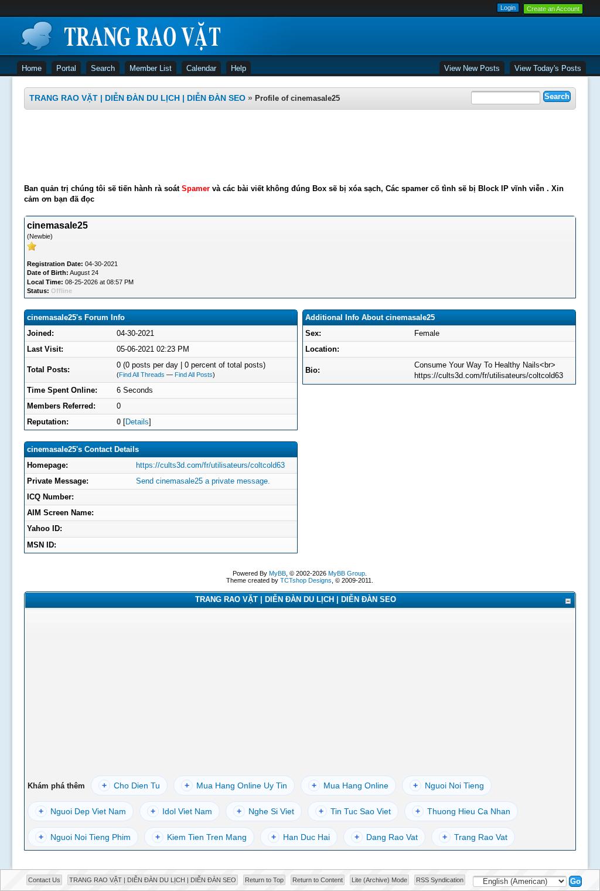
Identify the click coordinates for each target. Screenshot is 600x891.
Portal (66, 68)
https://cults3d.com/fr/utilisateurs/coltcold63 (210, 465)
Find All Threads (142, 374)
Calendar (201, 68)
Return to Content (317, 879)
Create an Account (553, 8)
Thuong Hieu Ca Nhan (462, 811)
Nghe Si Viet (265, 811)
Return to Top (264, 879)
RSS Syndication (439, 879)
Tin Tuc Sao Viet (355, 811)
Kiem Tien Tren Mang (201, 837)
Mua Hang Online (350, 785)
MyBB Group (346, 573)
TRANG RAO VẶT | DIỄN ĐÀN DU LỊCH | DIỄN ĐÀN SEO (137, 98)
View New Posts (472, 68)
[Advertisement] (300, 146)
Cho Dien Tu (131, 785)
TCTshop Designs (306, 580)
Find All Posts (194, 374)
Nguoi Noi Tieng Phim (85, 837)
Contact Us (44, 879)
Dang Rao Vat (386, 837)
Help (238, 68)
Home (32, 68)
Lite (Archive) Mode (379, 879)
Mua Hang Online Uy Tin (236, 785)
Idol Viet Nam (181, 811)
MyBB (277, 573)
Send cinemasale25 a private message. (203, 481)
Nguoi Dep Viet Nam (82, 811)
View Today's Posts (547, 68)
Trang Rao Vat (474, 837)
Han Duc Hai (300, 837)
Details (137, 421)
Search (103, 68)
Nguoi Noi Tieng (448, 785)
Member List (150, 68)
